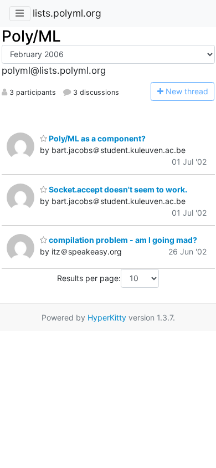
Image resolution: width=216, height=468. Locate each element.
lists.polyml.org (67, 13)
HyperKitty (107, 317)
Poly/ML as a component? (96, 138)
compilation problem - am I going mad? (122, 240)
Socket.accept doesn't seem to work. (117, 189)
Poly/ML (31, 36)
